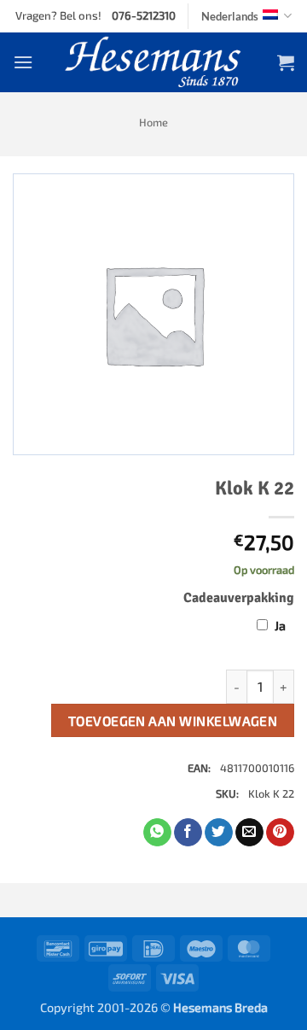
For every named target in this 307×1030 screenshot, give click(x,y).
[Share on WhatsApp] (157, 832)
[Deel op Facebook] (188, 832)
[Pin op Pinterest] (280, 832)
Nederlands (229, 16)
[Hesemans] (153, 62)
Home (153, 122)
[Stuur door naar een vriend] (249, 832)
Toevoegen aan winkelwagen (173, 720)
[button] (23, 62)
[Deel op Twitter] (219, 832)
